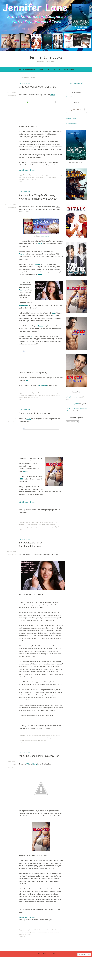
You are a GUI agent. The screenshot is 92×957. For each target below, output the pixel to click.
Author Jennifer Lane (27, 69)
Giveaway (43, 385)
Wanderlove (23, 305)
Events (42, 69)
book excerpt (27, 735)
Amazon (45, 236)
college (30, 175)
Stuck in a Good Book (52, 932)
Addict (21, 290)
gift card (38, 175)
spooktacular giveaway (25, 527)
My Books (51, 69)
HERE (40, 274)
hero (26, 395)
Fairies (21, 254)
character (40, 393)
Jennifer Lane (12, 95)
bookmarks (26, 522)
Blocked (39, 930)
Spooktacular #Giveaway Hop (35, 413)
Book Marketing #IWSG (72, 404)
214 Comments (23, 182)
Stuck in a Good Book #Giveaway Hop (39, 755)
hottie (29, 395)
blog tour (34, 393)
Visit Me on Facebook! (76, 83)
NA (20, 177)
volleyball (33, 179)
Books (37, 264)
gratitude (50, 175)
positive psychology (45, 177)
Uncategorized (24, 83)
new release (47, 738)
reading (33, 932)
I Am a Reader (57, 175)
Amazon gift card (28, 930)
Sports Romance (28, 397)
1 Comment (22, 529)
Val (28, 764)
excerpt (53, 735)
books (25, 175)
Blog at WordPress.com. (46, 954)
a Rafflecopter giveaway (27, 502)
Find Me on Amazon (71, 118)
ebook (34, 175)
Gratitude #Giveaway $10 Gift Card (37, 86)
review (57, 395)
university (50, 527)
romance (21, 179)
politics (53, 395)
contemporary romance (50, 393)
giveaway (44, 175)
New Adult (24, 177)
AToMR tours (27, 393)
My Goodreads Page (71, 123)
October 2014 (55, 738)
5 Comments (22, 400)
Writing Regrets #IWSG (72, 397)
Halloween (27, 524)
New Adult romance (34, 177)
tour (40, 244)
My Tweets (69, 96)
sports (21, 397)
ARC (35, 930)
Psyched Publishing (24, 740)
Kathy (52, 95)
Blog (53, 313)
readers (54, 177)
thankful (27, 179)
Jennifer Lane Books (46, 57)
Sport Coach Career (66, 69)
